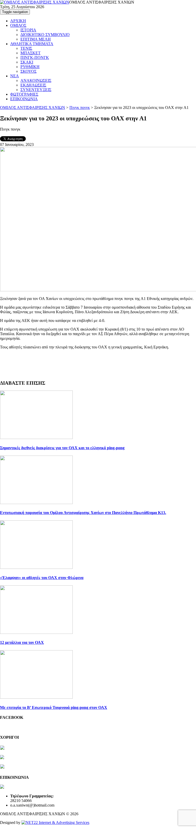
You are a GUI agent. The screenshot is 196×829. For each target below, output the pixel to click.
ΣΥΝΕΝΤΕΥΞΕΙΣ (35, 89)
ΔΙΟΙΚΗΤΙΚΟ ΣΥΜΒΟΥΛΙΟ (45, 34)
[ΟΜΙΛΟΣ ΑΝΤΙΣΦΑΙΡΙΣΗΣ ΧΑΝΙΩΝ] (34, 2)
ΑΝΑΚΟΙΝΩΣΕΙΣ (35, 80)
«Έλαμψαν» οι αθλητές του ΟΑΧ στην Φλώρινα (41, 577)
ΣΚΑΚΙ (26, 62)
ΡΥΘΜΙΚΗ (30, 67)
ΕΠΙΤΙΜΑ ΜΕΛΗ (35, 39)
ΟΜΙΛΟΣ (18, 25)
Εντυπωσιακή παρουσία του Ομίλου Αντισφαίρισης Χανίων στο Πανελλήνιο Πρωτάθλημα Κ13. (83, 512)
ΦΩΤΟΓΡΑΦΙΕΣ (24, 94)
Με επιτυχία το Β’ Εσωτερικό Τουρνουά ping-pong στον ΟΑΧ (53, 707)
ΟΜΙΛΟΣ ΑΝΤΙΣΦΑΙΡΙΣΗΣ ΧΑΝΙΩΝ (32, 107)
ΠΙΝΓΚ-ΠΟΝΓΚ (34, 57)
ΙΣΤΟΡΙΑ (28, 30)
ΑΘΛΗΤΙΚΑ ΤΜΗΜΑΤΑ (31, 44)
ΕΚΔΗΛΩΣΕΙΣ (33, 85)
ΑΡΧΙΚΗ (18, 21)
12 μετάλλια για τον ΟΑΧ (22, 642)
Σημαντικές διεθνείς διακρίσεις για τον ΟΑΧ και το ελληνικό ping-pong (62, 448)
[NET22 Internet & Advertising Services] (55, 822)
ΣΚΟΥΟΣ (28, 71)
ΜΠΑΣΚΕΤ (30, 53)
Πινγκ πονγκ (79, 107)
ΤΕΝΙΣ (26, 48)
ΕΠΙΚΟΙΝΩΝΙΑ (24, 99)
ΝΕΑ (14, 76)
